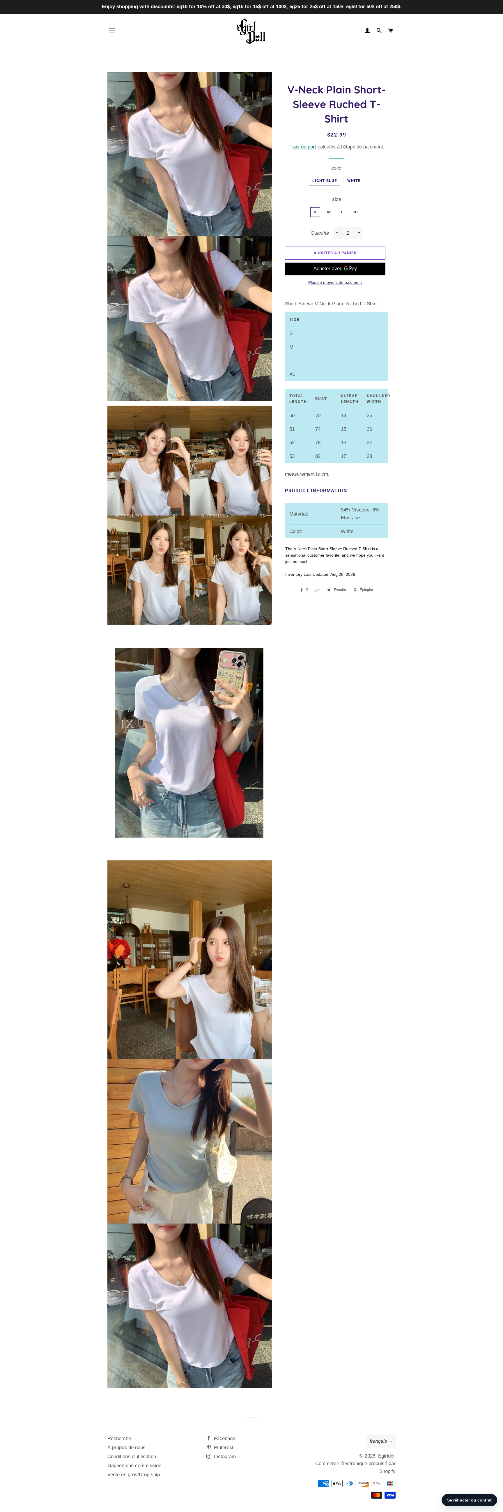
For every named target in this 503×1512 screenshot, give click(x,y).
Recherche (119, 1438)
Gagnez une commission (134, 1465)
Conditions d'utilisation (131, 1456)
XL (356, 212)
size (336, 199)
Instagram (224, 1456)
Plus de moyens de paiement (335, 282)
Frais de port (302, 147)
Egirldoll (387, 1456)
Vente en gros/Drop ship (133, 1474)
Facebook (223, 1438)
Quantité (320, 233)
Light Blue (324, 180)
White (354, 180)
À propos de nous (126, 1447)
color (336, 168)
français (378, 1441)
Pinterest (222, 1447)
